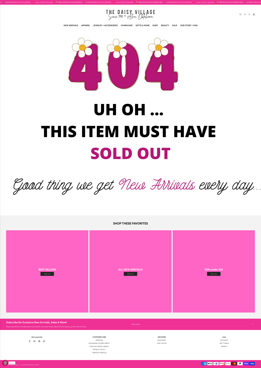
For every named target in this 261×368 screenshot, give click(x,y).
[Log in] (245, 14)
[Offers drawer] (249, 14)
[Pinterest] (39, 341)
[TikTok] (44, 341)
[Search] (240, 14)
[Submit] (252, 324)
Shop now (47, 274)
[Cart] (254, 14)
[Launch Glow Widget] (5, 363)
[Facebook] (29, 341)
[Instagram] (34, 341)
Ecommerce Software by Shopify (30, 365)
